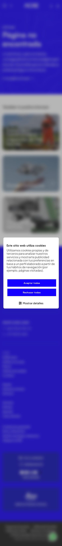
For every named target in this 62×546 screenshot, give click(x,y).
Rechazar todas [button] (32, 292)
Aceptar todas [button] (32, 283)
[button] (31, 303)
